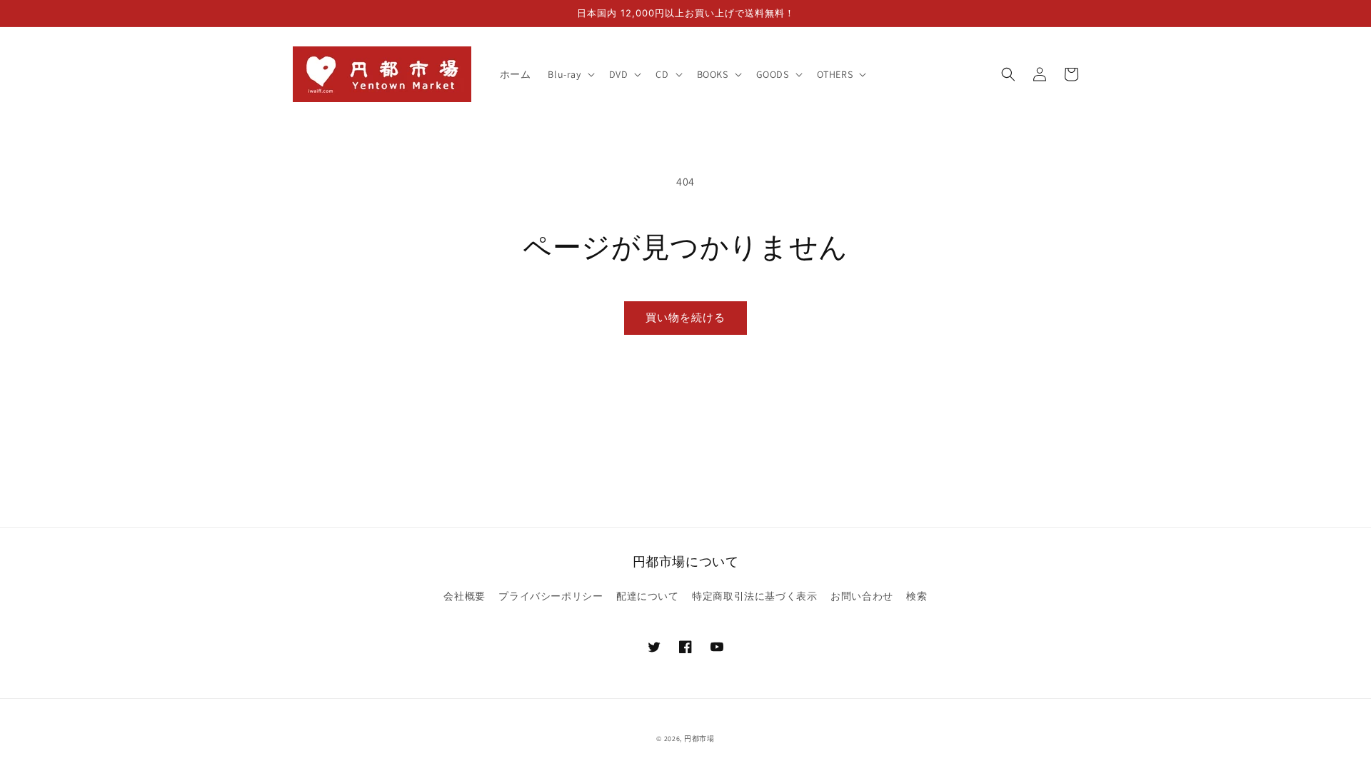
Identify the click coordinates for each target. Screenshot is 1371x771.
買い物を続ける (685, 317)
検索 (916, 596)
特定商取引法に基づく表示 (754, 596)
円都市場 (699, 738)
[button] (569, 74)
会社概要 (464, 596)
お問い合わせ (861, 596)
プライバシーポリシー (550, 596)
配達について (647, 596)
